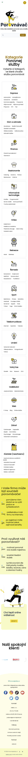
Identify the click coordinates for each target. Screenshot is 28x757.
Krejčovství (15, 274)
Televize (20, 326)
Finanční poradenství (10, 153)
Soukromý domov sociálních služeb (11, 459)
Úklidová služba (8, 131)
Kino (11, 371)
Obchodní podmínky (14, 729)
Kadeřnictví (7, 224)
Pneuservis (20, 102)
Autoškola (14, 100)
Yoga (11, 306)
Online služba (18, 410)
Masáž (5, 432)
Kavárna (13, 175)
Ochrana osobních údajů (14, 732)
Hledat (23, 35)
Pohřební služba (8, 467)
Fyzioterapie (7, 429)
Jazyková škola (8, 391)
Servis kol (6, 304)
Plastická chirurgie (9, 229)
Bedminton (7, 299)
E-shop (6, 410)
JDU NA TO (14, 621)
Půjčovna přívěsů (18, 104)
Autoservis (7, 100)
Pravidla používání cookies (14, 735)
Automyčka (7, 97)
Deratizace (7, 126)
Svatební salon (8, 231)
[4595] (13, 659)
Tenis (18, 304)
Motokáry (21, 299)
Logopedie (16, 429)
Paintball (6, 301)
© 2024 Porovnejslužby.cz (11, 751)
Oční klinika (12, 432)
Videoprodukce (8, 349)
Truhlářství (16, 279)
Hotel (5, 254)
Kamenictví (7, 274)
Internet (6, 326)
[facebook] (6, 692)
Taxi (16, 107)
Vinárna (14, 177)
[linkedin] (17, 698)
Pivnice (19, 175)
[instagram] (11, 692)
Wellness (11, 254)
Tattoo (6, 352)
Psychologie (7, 434)
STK (12, 107)
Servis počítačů (17, 202)
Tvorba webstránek (9, 204)
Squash (13, 304)
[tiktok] (17, 692)
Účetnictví (7, 155)
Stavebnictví (7, 279)
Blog (11, 410)
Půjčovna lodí (7, 104)
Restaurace (7, 177)
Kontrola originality (9, 102)
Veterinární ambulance (10, 437)
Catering (6, 175)
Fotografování (18, 349)
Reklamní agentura (9, 469)
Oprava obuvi (15, 276)
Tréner (6, 306)
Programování (14, 199)
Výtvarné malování (9, 347)
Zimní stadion (18, 306)
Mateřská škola (18, 391)
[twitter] (11, 698)
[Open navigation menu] (24, 2)
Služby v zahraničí (9, 472)
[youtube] (22, 692)
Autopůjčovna (16, 97)
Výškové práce (18, 131)
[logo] (7, 2)
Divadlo (6, 371)
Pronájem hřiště (15, 301)
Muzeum (16, 371)
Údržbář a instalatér (10, 128)
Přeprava (6, 107)
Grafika (6, 199)
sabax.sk (14, 744)
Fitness (14, 299)
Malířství (6, 276)
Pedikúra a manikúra (10, 226)
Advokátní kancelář (9, 462)
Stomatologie (16, 434)
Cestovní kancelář (9, 465)
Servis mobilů (7, 202)
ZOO (22, 371)
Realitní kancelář (17, 126)
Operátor (13, 326)
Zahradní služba (8, 133)
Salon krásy (19, 229)
